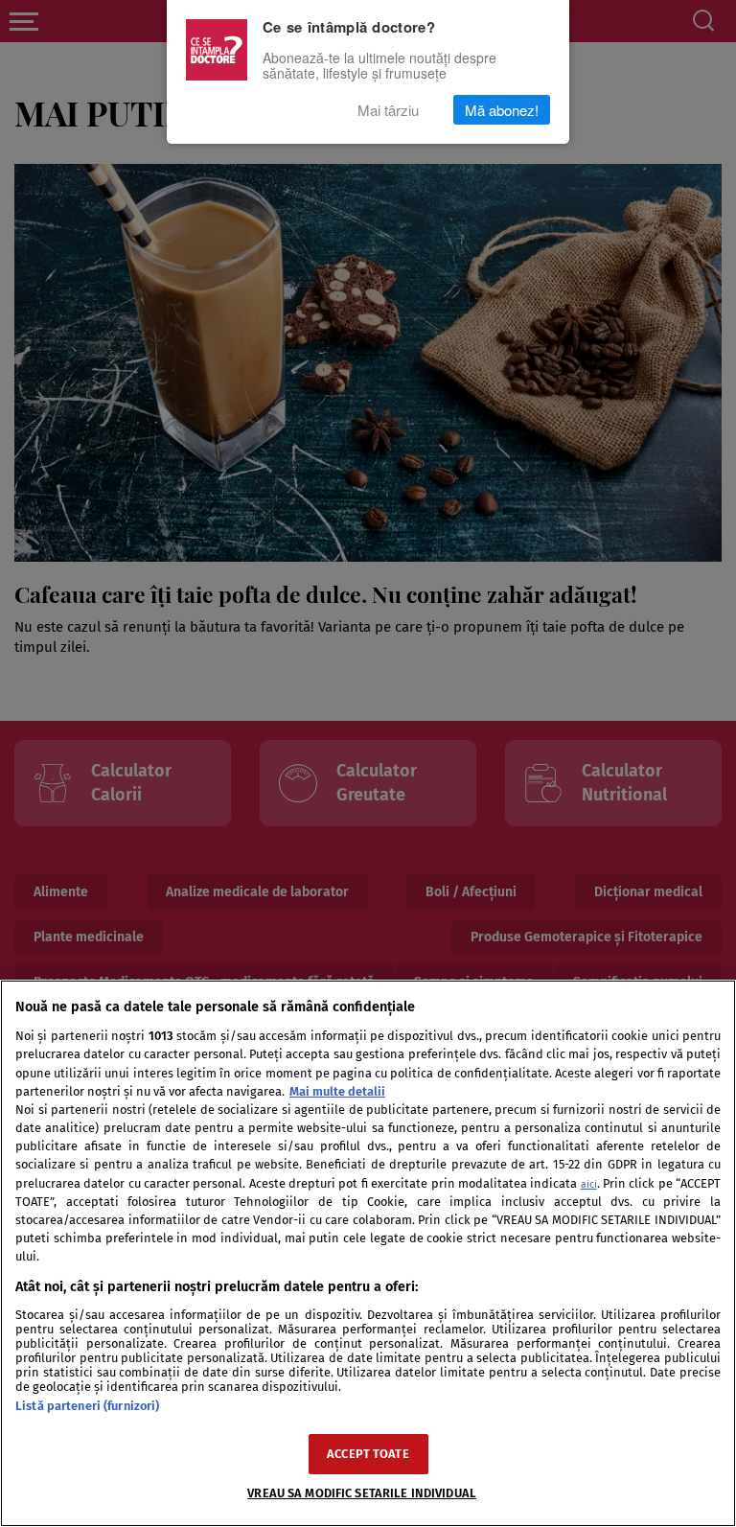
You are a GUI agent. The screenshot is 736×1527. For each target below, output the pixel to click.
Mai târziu (388, 110)
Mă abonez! (502, 110)
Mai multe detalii (337, 1091)
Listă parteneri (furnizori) (87, 1406)
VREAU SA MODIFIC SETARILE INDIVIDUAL (361, 1493)
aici (589, 1184)
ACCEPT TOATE (368, 1453)
